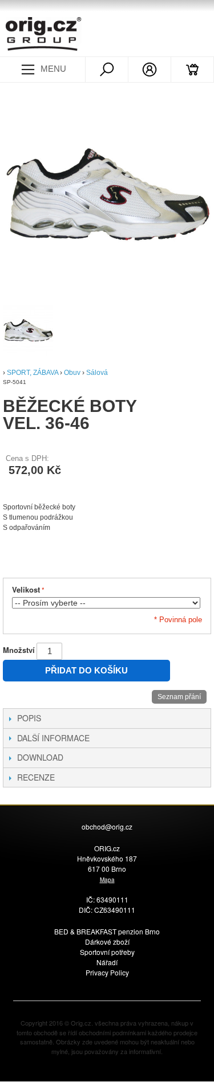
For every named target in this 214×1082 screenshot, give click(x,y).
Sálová (97, 373)
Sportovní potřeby (107, 952)
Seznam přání (179, 697)
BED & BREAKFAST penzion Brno (107, 931)
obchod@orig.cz (107, 826)
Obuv (72, 373)
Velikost (26, 589)
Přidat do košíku (86, 670)
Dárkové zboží (107, 941)
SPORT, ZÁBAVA (32, 373)
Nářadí (107, 962)
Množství (19, 649)
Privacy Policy (107, 972)
